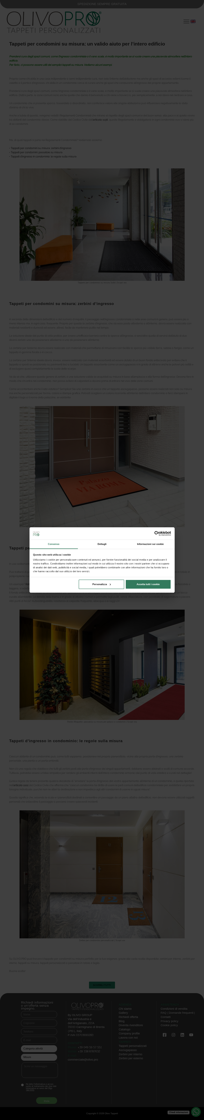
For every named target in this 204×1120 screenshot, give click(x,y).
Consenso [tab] (54, 544)
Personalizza (99, 584)
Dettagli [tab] (102, 544)
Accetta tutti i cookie (148, 584)
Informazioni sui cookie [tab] (150, 544)
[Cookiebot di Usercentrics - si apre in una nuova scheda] (157, 533)
